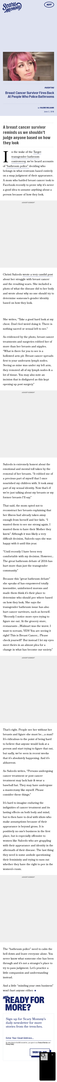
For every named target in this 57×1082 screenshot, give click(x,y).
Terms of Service (43, 1042)
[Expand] (42, 1055)
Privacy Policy (10, 1044)
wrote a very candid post (38, 275)
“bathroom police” (17, 166)
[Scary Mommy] (12, 7)
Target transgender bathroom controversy (26, 156)
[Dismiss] (52, 1055)
